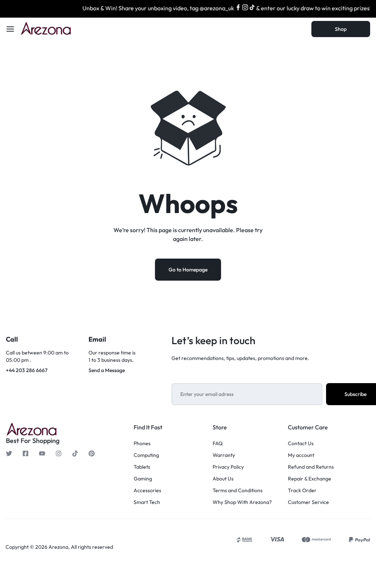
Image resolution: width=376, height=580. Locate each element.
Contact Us (301, 443)
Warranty (224, 455)
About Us (223, 479)
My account (301, 455)
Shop (341, 29)
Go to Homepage (188, 269)
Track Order (302, 490)
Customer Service (308, 502)
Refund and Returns (311, 467)
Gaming (143, 479)
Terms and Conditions (238, 490)
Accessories (147, 490)
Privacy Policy (228, 467)
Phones (142, 443)
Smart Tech (147, 502)
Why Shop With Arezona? (242, 502)
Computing (146, 455)
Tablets (142, 467)
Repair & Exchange (309, 479)
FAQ (218, 443)
